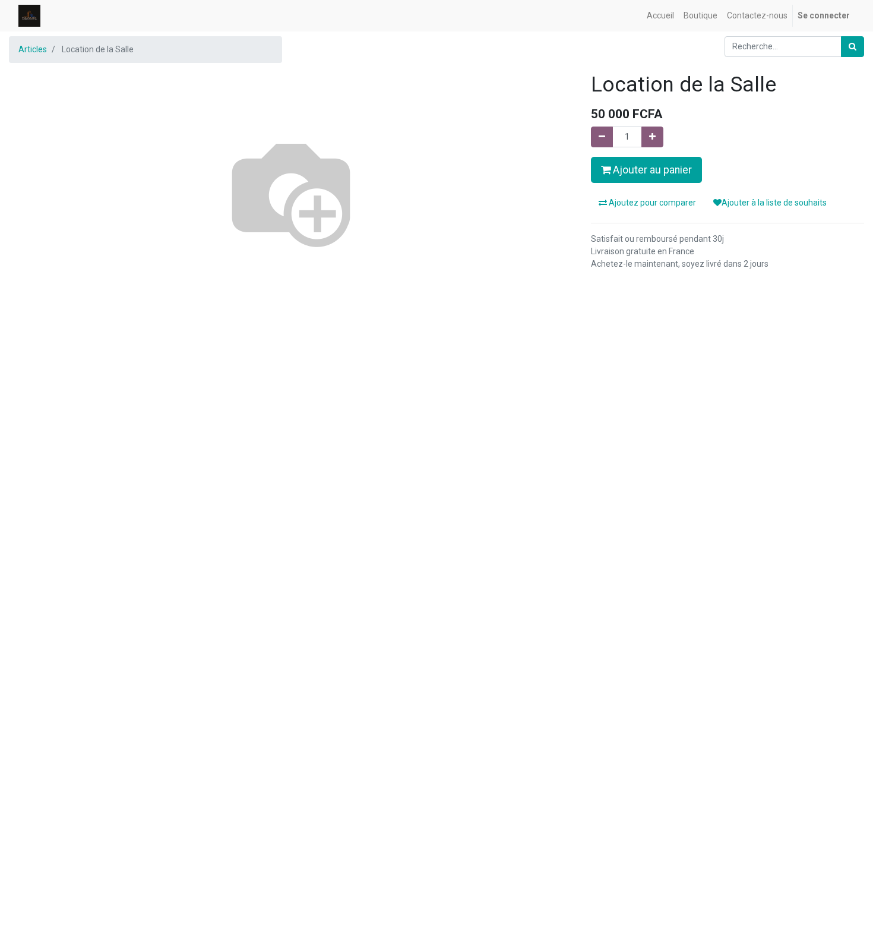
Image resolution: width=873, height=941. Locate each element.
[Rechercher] (852, 46)
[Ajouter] (652, 137)
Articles (32, 49)
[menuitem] (660, 16)
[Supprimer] (602, 137)
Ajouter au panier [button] (651, 170)
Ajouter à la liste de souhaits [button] (774, 202)
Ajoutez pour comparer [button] (651, 202)
